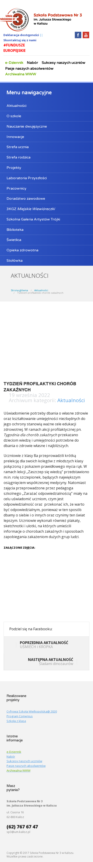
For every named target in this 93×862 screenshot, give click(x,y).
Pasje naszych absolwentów (29, 68)
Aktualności (16, 105)
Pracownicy (16, 188)
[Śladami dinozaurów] (80, 662)
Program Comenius (20, 716)
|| (41, 35)
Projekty (14, 167)
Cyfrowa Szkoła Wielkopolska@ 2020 (32, 711)
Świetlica (14, 240)
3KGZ (31, 209)
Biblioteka (15, 229)
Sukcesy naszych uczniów (63, 62)
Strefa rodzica (18, 157)
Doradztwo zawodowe (26, 198)
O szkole (14, 116)
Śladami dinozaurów (50, 661)
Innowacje (15, 137)
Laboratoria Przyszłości (27, 178)
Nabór (32, 62)
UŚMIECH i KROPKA (44, 644)
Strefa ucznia (18, 147)
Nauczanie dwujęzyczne (27, 126)
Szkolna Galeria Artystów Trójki (33, 219)
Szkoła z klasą (16, 721)
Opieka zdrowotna (22, 250)
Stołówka (15, 260)
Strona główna (19, 290)
